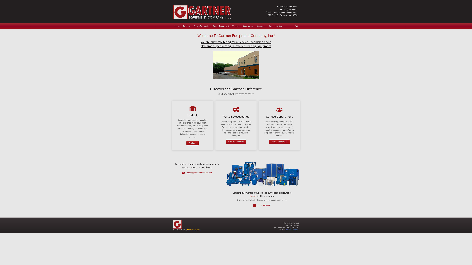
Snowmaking (248, 26)
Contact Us (261, 26)
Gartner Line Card (275, 26)
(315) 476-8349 (290, 9)
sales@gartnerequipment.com (284, 12)
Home (177, 26)
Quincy (253, 196)
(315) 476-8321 (290, 7)
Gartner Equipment (292, 230)
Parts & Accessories (201, 26)
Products (186, 26)
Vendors (235, 26)
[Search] (297, 26)
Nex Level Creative (193, 230)
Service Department (221, 26)
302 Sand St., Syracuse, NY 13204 (282, 15)
